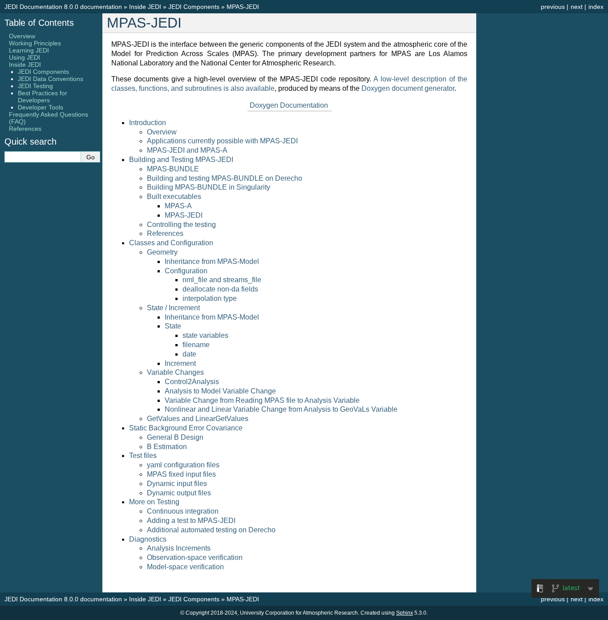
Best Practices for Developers (42, 96)
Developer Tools (40, 107)
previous (553, 6)
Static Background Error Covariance (186, 428)
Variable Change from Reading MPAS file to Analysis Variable (262, 400)
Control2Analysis (192, 381)
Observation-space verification (195, 557)
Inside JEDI (145, 6)
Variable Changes (175, 372)
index (596, 6)
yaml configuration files (183, 465)
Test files (143, 455)
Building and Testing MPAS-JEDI (181, 159)
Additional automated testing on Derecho (211, 530)
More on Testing (154, 502)
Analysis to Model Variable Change (220, 391)
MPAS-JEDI (243, 6)
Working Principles (35, 43)
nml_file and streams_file (221, 280)
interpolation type (209, 298)
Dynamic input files (177, 483)
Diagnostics (147, 539)
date (189, 354)
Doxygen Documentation (289, 105)
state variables (205, 335)
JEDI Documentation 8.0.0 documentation (63, 6)
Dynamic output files (179, 493)
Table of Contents (39, 23)
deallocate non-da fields (220, 289)
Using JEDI (24, 57)
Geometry (162, 252)
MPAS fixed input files (181, 474)
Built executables (174, 196)
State (173, 326)
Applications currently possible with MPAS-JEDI (222, 141)
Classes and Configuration (171, 243)
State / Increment (173, 308)
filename (196, 344)
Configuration (186, 271)
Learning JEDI (29, 50)
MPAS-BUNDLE (173, 169)
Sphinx (404, 613)
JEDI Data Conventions (50, 78)
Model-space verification (185, 567)
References (165, 233)
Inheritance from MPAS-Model (212, 261)
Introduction (147, 122)
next (577, 6)
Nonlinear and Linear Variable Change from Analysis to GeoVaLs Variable (281, 409)
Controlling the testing (181, 224)
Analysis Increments (179, 548)
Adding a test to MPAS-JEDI (191, 520)
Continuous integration (183, 511)
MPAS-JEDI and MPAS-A (187, 150)
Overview (162, 132)
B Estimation (167, 446)
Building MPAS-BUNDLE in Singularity (208, 187)
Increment (180, 363)
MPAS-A (178, 206)
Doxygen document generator (407, 88)
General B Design (175, 437)
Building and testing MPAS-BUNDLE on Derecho (224, 178)
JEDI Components (193, 6)
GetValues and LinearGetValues (197, 418)
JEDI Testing (35, 85)
